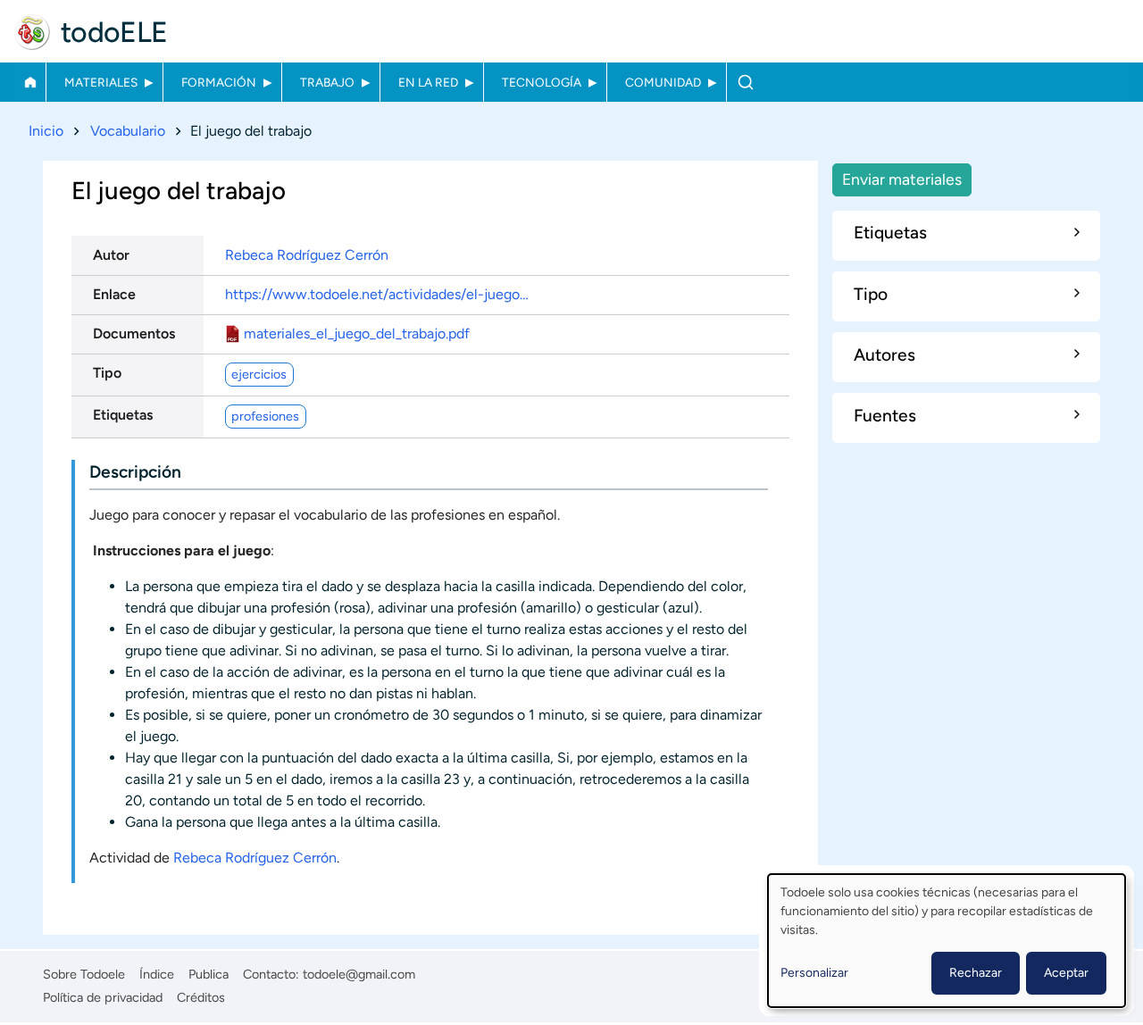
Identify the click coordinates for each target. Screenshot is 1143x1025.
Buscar (745, 82)
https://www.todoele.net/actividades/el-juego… (377, 294)
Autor (111, 254)
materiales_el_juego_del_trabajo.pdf (357, 333)
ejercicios (259, 374)
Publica (208, 974)
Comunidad (663, 82)
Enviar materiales (902, 179)
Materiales (101, 82)
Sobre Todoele (84, 974)
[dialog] (946, 940)
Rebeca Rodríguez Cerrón (306, 254)
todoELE (114, 32)
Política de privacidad (103, 997)
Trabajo (327, 82)
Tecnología (541, 82)
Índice (156, 974)
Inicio (30, 82)
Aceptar (1066, 972)
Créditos (201, 997)
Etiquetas (123, 414)
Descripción (135, 472)
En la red (428, 82)
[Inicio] (32, 32)
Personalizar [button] (814, 972)
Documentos (134, 333)
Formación (218, 82)
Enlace (114, 294)
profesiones (265, 416)
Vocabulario (127, 130)
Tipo (107, 372)
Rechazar (975, 972)
